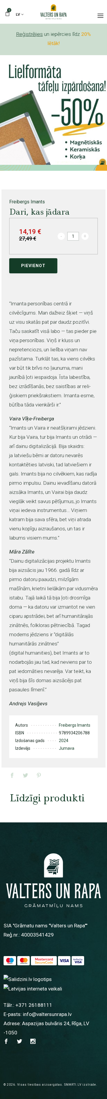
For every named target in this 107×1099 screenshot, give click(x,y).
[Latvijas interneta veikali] (33, 988)
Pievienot (33, 265)
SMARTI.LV (72, 1084)
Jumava (66, 748)
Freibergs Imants (27, 202)
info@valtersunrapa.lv (47, 1014)
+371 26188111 (33, 1005)
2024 (63, 740)
